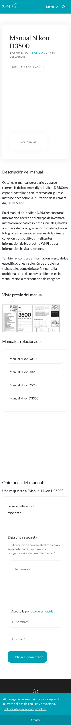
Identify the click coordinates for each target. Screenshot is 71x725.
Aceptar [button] (35, 720)
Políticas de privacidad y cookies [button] (25, 709)
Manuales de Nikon (26, 67)
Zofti (6, 6)
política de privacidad (40, 611)
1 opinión (38, 53)
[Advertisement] (36, 103)
